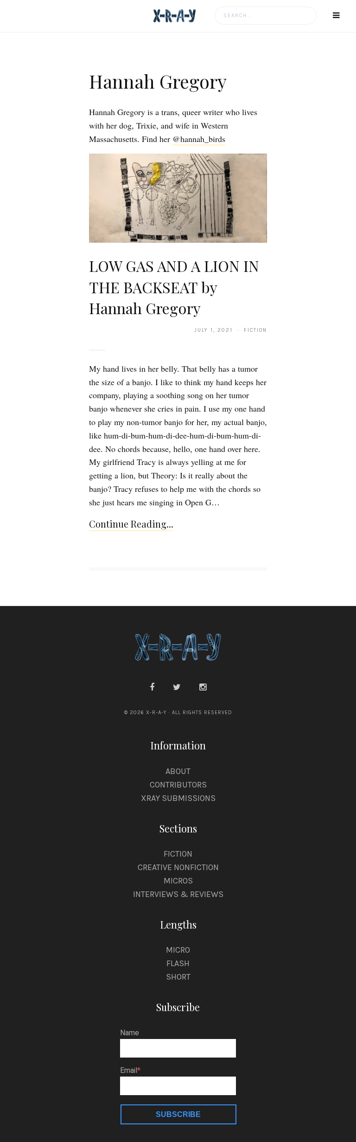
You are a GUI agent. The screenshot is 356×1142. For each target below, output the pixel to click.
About (178, 771)
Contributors (178, 785)
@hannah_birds (198, 138)
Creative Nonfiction (178, 867)
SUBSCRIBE (178, 1114)
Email (128, 1070)
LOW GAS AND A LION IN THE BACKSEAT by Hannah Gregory (174, 287)
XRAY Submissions (178, 798)
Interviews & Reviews (178, 894)
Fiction (178, 854)
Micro (178, 950)
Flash (178, 963)
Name (129, 1033)
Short (178, 977)
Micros (178, 881)
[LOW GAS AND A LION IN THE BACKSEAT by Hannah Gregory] (178, 197)
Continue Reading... (131, 523)
